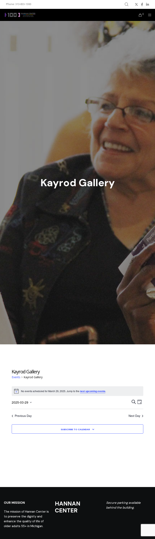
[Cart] (138, 15)
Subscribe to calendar (75, 429)
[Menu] (148, 15)
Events (16, 377)
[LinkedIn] (147, 4)
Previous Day (23, 416)
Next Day (134, 416)
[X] (136, 4)
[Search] (126, 4)
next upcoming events (92, 391)
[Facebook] (142, 4)
